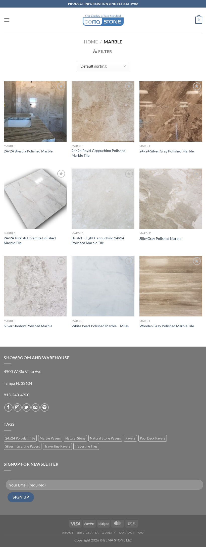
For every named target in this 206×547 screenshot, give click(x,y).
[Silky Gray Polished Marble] (170, 199)
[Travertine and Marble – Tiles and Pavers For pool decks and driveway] (103, 20)
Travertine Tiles (86, 446)
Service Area (88, 532)
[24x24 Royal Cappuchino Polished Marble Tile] (103, 111)
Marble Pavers (50, 438)
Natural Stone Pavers (105, 438)
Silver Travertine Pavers (22, 446)
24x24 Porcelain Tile (20, 438)
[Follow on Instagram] (17, 407)
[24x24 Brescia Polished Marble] (35, 111)
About (67, 532)
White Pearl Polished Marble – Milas (100, 326)
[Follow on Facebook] (8, 407)
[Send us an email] (35, 407)
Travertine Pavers (57, 446)
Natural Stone (75, 438)
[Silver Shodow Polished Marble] (35, 286)
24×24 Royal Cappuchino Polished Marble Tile (98, 152)
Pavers (130, 438)
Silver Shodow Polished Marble (28, 326)
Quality (109, 532)
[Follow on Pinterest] (44, 407)
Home (91, 41)
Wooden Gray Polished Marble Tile (166, 326)
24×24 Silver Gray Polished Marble (166, 151)
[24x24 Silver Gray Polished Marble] (170, 111)
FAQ (140, 532)
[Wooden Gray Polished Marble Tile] (170, 286)
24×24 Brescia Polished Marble (28, 151)
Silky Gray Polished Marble (160, 238)
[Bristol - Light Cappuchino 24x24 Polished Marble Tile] (103, 199)
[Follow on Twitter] (26, 407)
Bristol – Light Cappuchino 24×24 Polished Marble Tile (98, 240)
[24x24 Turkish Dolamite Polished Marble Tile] (35, 199)
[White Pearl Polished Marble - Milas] (103, 286)
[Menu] (7, 20)
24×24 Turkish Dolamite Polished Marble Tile (30, 240)
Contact (126, 532)
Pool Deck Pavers (152, 438)
